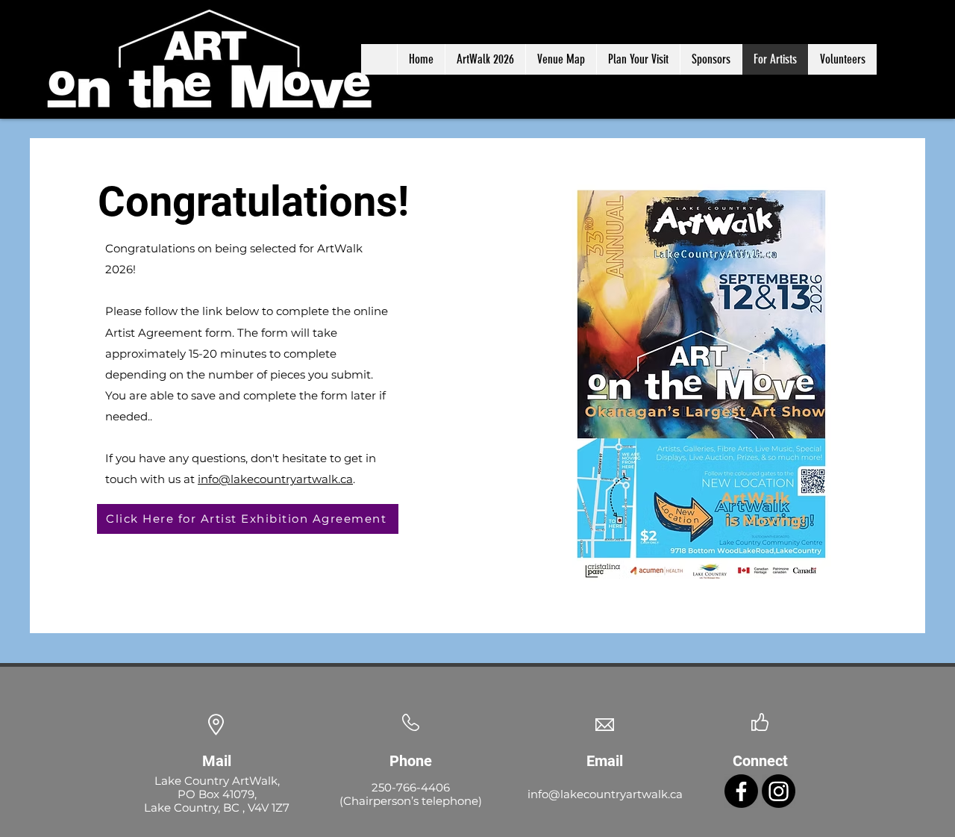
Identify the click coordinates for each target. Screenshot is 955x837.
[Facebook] (741, 791)
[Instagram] (778, 791)
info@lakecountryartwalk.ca (275, 479)
